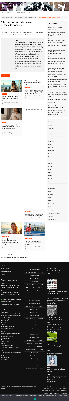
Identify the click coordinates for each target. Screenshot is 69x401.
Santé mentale (34, 352)
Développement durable (34, 300)
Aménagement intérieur (31, 272)
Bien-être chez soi (34, 278)
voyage (42, 368)
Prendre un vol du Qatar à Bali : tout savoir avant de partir (10, 98)
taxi (41, 358)
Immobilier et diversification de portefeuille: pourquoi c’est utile (55, 106)
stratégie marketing (31, 358)
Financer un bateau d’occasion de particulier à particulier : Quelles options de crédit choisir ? (56, 63)
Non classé (51, 185)
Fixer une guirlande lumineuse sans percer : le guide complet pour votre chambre (34, 91)
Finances (50, 147)
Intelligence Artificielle (34, 328)
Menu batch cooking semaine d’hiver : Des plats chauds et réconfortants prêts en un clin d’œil (57, 112)
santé (41, 349)
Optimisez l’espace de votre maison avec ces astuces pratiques (10, 307)
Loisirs (50, 175)
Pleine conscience (39, 343)
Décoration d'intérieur (34, 294)
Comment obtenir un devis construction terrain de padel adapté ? (33, 242)
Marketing (50, 178)
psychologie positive (31, 349)
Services (50, 200)
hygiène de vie (40, 318)
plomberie (29, 346)
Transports (50, 216)
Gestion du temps (34, 312)
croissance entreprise (38, 287)
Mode (49, 182)
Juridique (50, 166)
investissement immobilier (34, 331)
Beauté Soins (5, 236)
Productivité (39, 346)
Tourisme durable (34, 362)
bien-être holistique (30, 284)
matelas (40, 340)
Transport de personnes (54, 213)
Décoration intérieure (34, 297)
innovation (34, 321)
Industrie (50, 156)
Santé (4, 122)
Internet (50, 163)
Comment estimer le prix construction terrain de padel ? (57, 75)
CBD (27, 287)
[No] (67, 397)
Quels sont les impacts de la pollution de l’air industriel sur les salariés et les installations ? (57, 101)
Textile (49, 207)
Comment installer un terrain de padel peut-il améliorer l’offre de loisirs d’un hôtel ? (57, 86)
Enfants (50, 144)
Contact (30, 12)
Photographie (51, 188)
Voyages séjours (52, 219)
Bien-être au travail (34, 275)
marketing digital (30, 340)
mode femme (29, 343)
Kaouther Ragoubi (7, 132)
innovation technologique (34, 324)
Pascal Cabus (7, 102)
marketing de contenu (34, 337)
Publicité (50, 194)
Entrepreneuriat (29, 306)
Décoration (39, 290)
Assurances (28, 211)
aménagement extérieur (34, 269)
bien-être (41, 272)
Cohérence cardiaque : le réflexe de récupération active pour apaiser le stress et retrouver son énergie (56, 40)
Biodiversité (40, 284)
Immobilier (50, 153)
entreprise (40, 306)
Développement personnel (34, 303)
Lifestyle (27, 87)
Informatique (51, 160)
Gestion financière (34, 315)
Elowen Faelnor (30, 246)
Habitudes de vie (29, 318)
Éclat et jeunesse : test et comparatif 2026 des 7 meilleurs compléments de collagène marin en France (57, 52)
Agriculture (51, 128)
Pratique (50, 191)
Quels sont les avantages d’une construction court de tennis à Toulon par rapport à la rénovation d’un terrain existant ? (57, 93)
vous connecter (10, 257)
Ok (34, 399)
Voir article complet (5, 297)
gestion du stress (34, 309)
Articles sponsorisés (22, 12)
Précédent (6, 75)
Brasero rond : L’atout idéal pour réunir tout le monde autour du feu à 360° (57, 80)
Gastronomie (51, 150)
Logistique (50, 172)
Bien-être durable (34, 281)
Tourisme (5, 94)
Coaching (50, 138)
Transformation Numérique (31, 368)
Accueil (3, 12)
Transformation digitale (34, 365)
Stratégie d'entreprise (34, 355)
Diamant (29, 290)
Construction (28, 238)
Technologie (51, 203)
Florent (28, 217)
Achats (50, 125)
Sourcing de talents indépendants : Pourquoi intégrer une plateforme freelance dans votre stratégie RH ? (56, 70)
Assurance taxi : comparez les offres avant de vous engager (57, 46)
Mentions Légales (11, 12)
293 (5, 359)
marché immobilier (34, 334)
